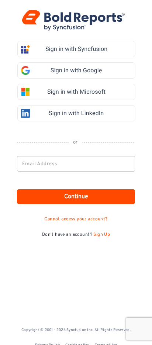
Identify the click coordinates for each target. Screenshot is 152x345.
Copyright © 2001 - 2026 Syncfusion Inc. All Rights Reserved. (76, 330)
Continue (76, 196)
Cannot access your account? (75, 219)
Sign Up (101, 235)
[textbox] (76, 163)
